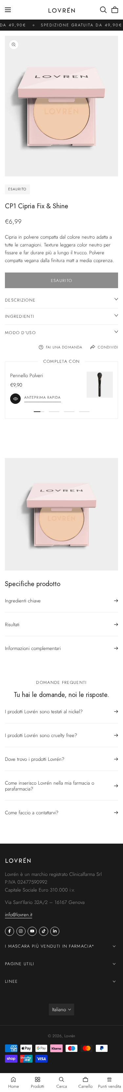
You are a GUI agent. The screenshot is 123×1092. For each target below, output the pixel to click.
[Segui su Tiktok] (43, 931)
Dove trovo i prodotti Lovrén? (34, 759)
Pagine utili (19, 964)
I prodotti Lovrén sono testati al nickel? (44, 712)
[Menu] (8, 9)
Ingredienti (19, 316)
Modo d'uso (20, 333)
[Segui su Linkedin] (54, 931)
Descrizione (20, 300)
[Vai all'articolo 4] (84, 411)
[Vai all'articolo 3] (69, 411)
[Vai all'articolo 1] (39, 411)
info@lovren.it (18, 914)
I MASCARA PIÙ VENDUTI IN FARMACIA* (49, 946)
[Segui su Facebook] (9, 931)
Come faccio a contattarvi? (31, 812)
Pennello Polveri (26, 375)
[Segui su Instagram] (21, 931)
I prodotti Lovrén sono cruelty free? (41, 735)
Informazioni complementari (33, 648)
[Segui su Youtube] (32, 931)
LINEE (11, 981)
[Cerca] (103, 10)
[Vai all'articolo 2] (54, 411)
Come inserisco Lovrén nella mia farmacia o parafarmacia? (49, 785)
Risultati (12, 624)
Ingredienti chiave (23, 601)
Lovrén (69, 1036)
